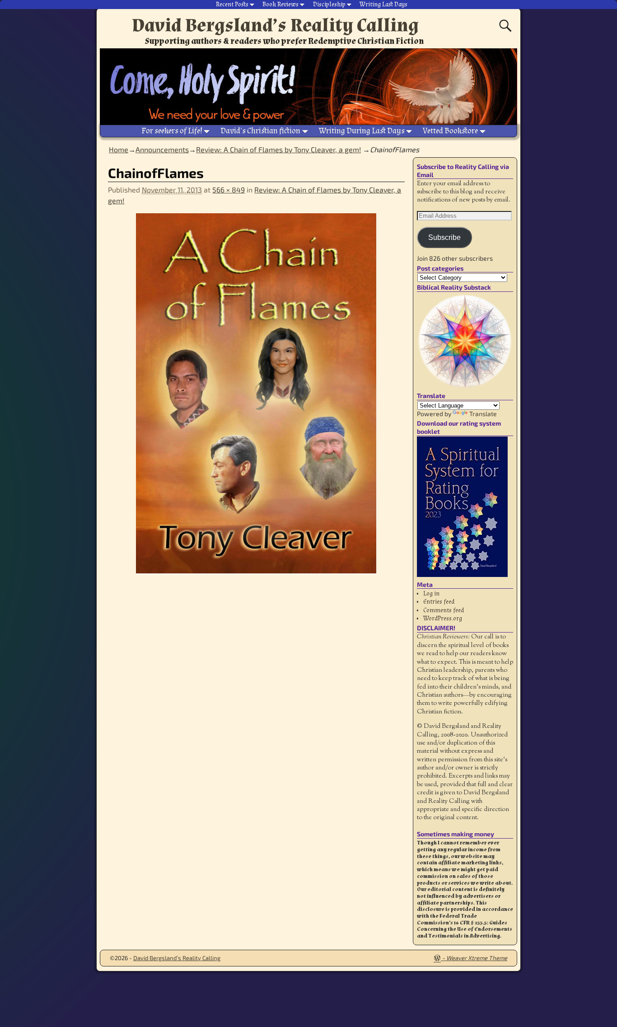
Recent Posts (232, 4)
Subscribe (444, 237)
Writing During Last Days (362, 131)
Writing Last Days (383, 4)
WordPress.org (442, 618)
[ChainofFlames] (256, 399)
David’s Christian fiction (260, 131)
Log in (431, 594)
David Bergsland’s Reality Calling (275, 25)
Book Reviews (280, 4)
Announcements (162, 149)
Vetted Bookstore (450, 131)
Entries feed (438, 602)
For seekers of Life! (171, 131)
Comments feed (443, 610)
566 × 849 (228, 189)
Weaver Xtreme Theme (476, 957)
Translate (483, 413)
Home (118, 149)
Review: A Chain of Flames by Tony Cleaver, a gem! (278, 149)
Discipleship (329, 4)
